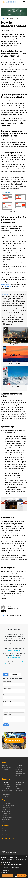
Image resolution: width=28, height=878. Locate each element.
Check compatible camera (8, 805)
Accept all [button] (7, 875)
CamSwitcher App (6, 786)
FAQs (12, 655)
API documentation (6, 811)
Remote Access (18, 784)
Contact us (4, 830)
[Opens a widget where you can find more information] (22, 875)
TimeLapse (17, 788)
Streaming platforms (6, 767)
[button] (14, 872)
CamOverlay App (6, 784)
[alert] (14, 866)
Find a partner (5, 843)
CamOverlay (7, 286)
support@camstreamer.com (14, 657)
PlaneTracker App (6, 794)
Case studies (5, 815)
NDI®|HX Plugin (5, 796)
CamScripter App (6, 788)
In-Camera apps (6, 807)
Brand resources (6, 819)
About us (4, 828)
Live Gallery (5, 769)
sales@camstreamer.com (13, 650)
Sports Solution (18, 771)
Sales (5, 674)
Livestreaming (18, 767)
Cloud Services (18, 769)
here (16, 643)
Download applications (7, 803)
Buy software (5, 765)
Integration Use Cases (7, 817)
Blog (2, 18)
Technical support (15, 674)
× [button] (26, 856)
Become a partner (6, 846)
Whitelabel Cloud (19, 790)
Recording (17, 786)
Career (3, 834)
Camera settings (6, 813)
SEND (6, 724)
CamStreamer (5, 284)
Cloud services (5, 809)
